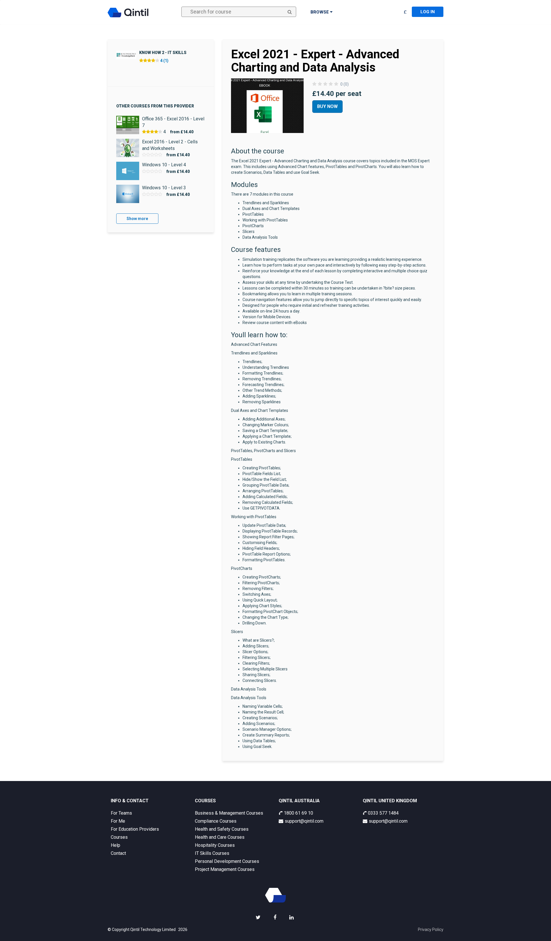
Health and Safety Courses (222, 829)
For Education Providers (135, 829)
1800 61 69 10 (298, 813)
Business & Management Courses (229, 813)
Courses (119, 837)
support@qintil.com (304, 821)
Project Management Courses (225, 869)
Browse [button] (320, 12)
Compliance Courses (215, 821)
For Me (118, 821)
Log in (427, 11)
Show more (137, 218)
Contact (118, 853)
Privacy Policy (430, 929)
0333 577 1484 (383, 813)
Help (115, 845)
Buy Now (327, 106)
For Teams (121, 813)
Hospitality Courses (215, 845)
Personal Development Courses (227, 861)
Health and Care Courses (220, 837)
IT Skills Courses (212, 853)
